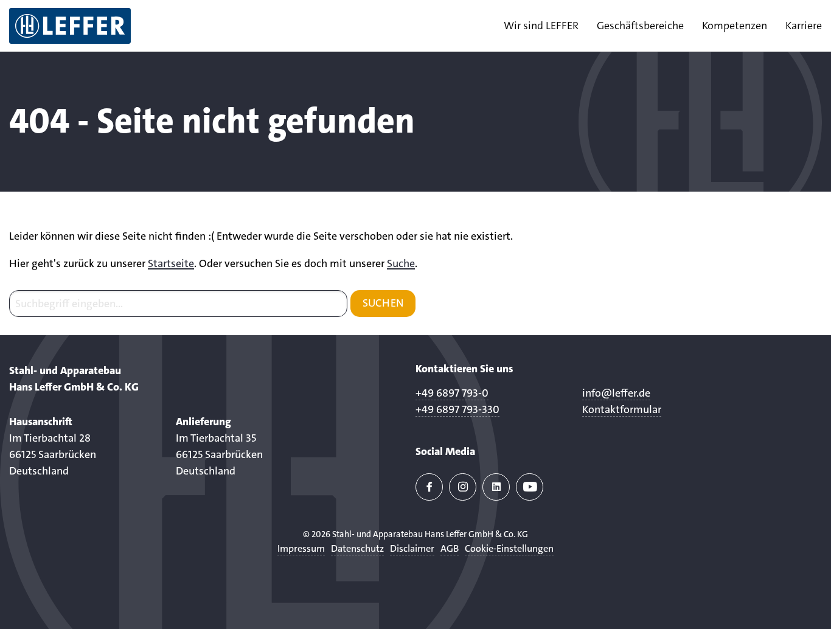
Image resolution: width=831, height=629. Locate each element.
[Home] (70, 26)
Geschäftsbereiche (640, 25)
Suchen (383, 303)
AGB (449, 548)
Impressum (301, 548)
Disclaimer (412, 548)
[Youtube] (529, 487)
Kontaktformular (621, 409)
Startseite (171, 263)
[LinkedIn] (496, 487)
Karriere (803, 25)
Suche (401, 263)
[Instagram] (462, 487)
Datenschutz (357, 548)
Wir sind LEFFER (541, 25)
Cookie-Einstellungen (509, 548)
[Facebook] (429, 487)
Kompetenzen (734, 25)
